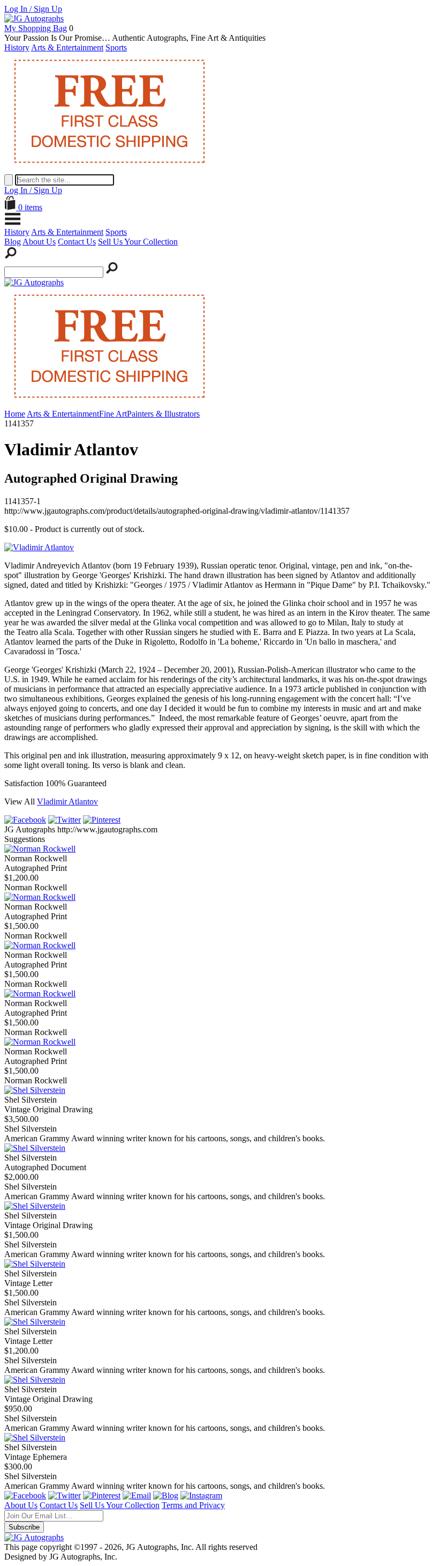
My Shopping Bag (35, 28)
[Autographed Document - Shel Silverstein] (34, 1148)
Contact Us (77, 241)
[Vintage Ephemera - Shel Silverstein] (34, 1437)
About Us (39, 241)
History (16, 47)
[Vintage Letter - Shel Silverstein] (34, 1263)
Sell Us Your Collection (138, 241)
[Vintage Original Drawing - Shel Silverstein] (34, 1090)
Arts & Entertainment (67, 47)
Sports (116, 47)
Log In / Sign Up (33, 8)
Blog (12, 241)
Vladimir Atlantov (67, 801)
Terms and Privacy (193, 1505)
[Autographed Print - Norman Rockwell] (39, 848)
